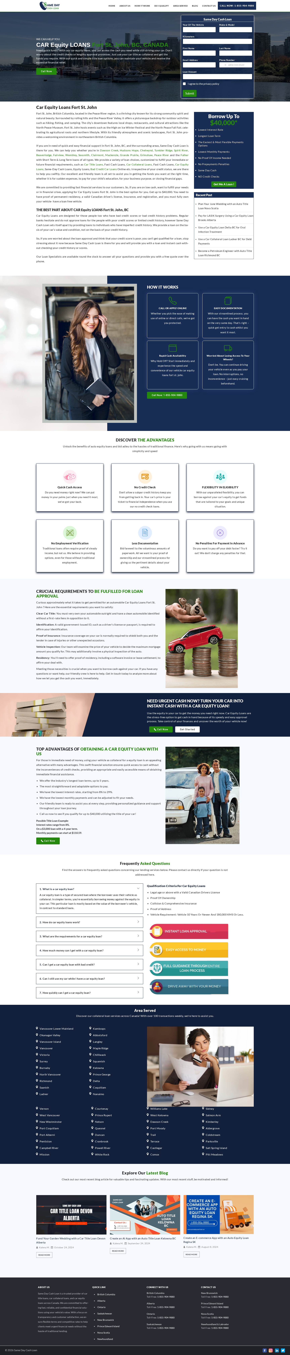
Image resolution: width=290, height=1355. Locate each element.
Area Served (180, 6)
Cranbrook (101, 1141)
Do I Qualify (161, 6)
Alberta (101, 1300)
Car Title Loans (93, 164)
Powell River (102, 1147)
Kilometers (189, 36)
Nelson (99, 1121)
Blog (195, 6)
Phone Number (227, 60)
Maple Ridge (100, 1048)
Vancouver (46, 1048)
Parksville (212, 1141)
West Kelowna (159, 1115)
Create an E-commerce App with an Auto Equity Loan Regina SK (142, 1239)
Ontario (101, 1307)
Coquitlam (99, 1087)
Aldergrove (213, 1128)
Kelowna (98, 1067)
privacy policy (211, 83)
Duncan (100, 1134)
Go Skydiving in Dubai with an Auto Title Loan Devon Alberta (216, 1240)
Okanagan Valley (50, 1035)
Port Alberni (47, 1134)
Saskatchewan (104, 1313)
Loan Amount (190, 71)
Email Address (191, 60)
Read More (44, 1251)
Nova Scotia (103, 1332)
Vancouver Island (50, 1041)
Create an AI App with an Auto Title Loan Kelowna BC (69, 1238)
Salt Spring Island (216, 1147)
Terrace (154, 1141)
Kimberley (212, 1121)
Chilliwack (99, 1054)
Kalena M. (44, 1243)
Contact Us (208, 6)
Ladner (44, 1094)
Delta (96, 1080)
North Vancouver (50, 1074)
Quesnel (100, 1128)
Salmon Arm (213, 1115)
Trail (153, 1134)
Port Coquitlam (49, 1128)
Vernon (44, 1108)
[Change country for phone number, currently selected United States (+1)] (223, 65)
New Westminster (51, 1121)
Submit (189, 93)
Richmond (46, 1080)
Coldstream (213, 1134)
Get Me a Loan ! (224, 184)
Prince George (102, 1074)
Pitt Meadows (214, 1154)
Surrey (44, 1061)
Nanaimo (98, 1094)
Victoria (45, 1054)
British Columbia (106, 1294)
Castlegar (156, 1147)
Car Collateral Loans (139, 164)
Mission (45, 1154)
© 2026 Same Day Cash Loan (21, 1350)
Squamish (99, 1061)
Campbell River (49, 1147)
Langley (98, 1041)
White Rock (102, 1154)
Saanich (44, 1087)
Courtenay (101, 1108)
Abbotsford (100, 1035)
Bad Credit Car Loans (103, 169)
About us (124, 6)
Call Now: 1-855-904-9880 (237, 5)
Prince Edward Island (108, 1326)
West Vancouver (50, 1115)
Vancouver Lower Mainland (56, 1028)
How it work (142, 6)
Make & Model (226, 24)
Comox (154, 1154)
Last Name (225, 48)
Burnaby (45, 1067)
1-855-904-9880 (166, 1296)
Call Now (46, 71)
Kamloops (99, 1028)
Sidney (210, 1108)
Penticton (46, 1141)
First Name (189, 48)
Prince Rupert (103, 1115)
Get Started (187, 729)
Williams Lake (158, 1108)
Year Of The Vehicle (193, 24)
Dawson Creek (109, 150)
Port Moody (157, 1128)
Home (112, 6)
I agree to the (203, 83)
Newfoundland (105, 1339)
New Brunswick (105, 1319)
